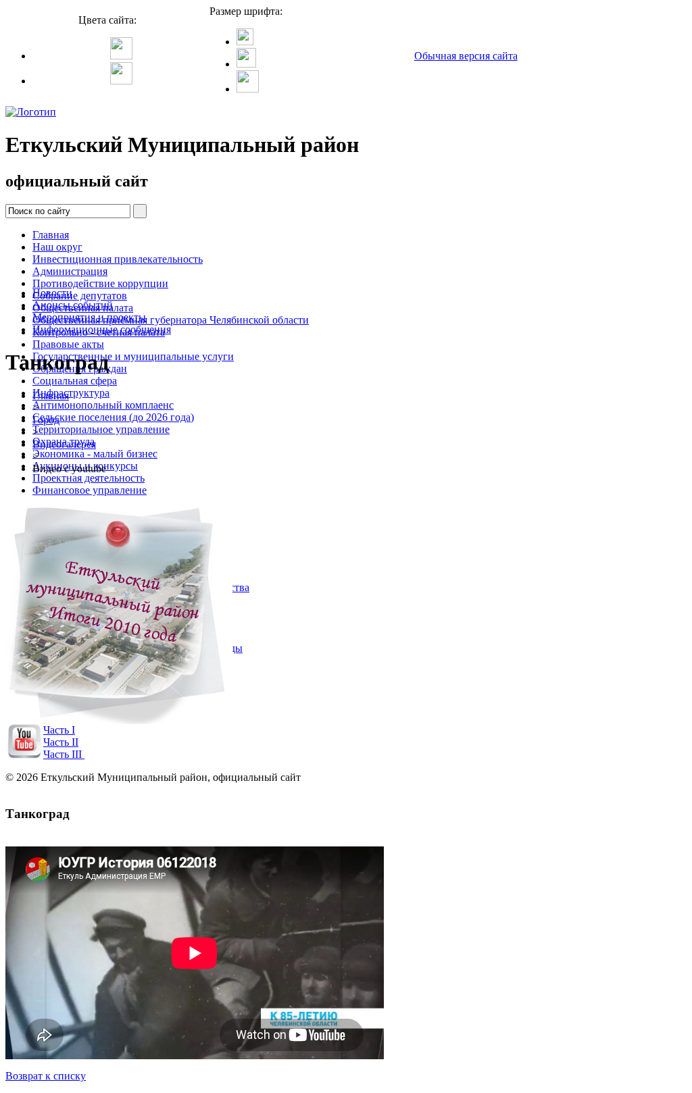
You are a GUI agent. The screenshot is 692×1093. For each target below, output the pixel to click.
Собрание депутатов (79, 295)
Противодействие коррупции (100, 283)
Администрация (69, 271)
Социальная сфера (74, 380)
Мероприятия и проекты (89, 317)
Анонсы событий (72, 305)
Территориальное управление (101, 429)
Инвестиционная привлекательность (117, 259)
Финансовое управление (89, 490)
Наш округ (57, 247)
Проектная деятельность (88, 478)
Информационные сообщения (101, 329)
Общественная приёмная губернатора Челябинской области (170, 320)
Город (45, 420)
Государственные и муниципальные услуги (133, 356)
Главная (50, 234)
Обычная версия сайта (466, 55)
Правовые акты (68, 344)
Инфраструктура (70, 393)
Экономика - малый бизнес (94, 453)
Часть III (62, 754)
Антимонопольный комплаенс (103, 405)
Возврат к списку (45, 1076)
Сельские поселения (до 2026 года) (113, 417)
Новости (52, 293)
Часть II (60, 742)
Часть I (59, 730)
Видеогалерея (64, 444)
